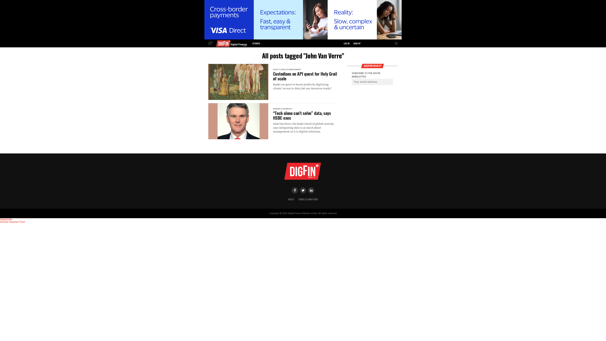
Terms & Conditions (308, 199)
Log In (347, 43)
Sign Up (357, 43)
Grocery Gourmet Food (12, 221)
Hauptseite (6, 219)
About (291, 199)
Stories (256, 43)
